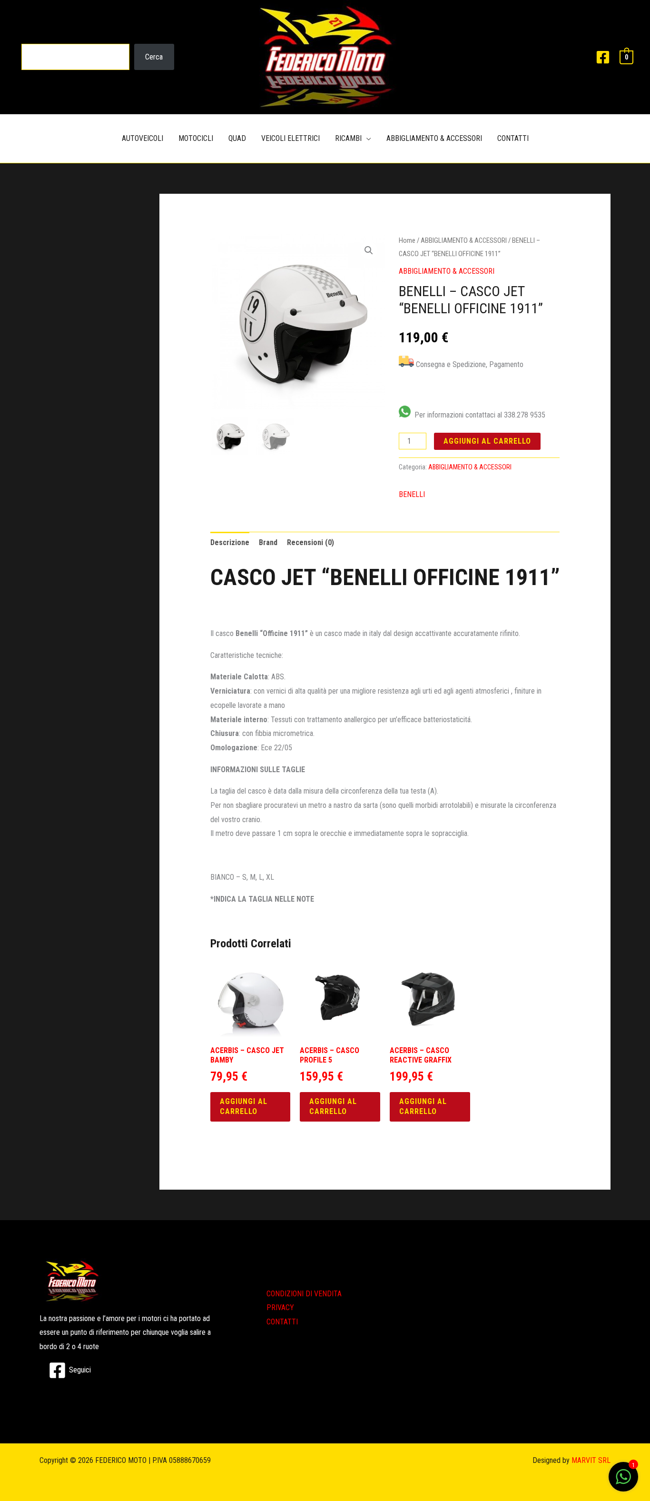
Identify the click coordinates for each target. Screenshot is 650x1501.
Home (407, 240)
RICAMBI (348, 138)
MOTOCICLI (195, 138)
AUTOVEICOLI (142, 138)
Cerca (154, 56)
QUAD (237, 138)
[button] (368, 250)
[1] (623, 1481)
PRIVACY (280, 1307)
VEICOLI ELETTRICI (290, 138)
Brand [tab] (268, 542)
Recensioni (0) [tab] (310, 542)
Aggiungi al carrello (487, 441)
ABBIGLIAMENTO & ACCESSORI (434, 138)
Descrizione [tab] (229, 542)
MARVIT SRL (591, 1460)
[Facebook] (603, 57)
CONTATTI (513, 138)
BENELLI (412, 494)
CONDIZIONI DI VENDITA (304, 1293)
